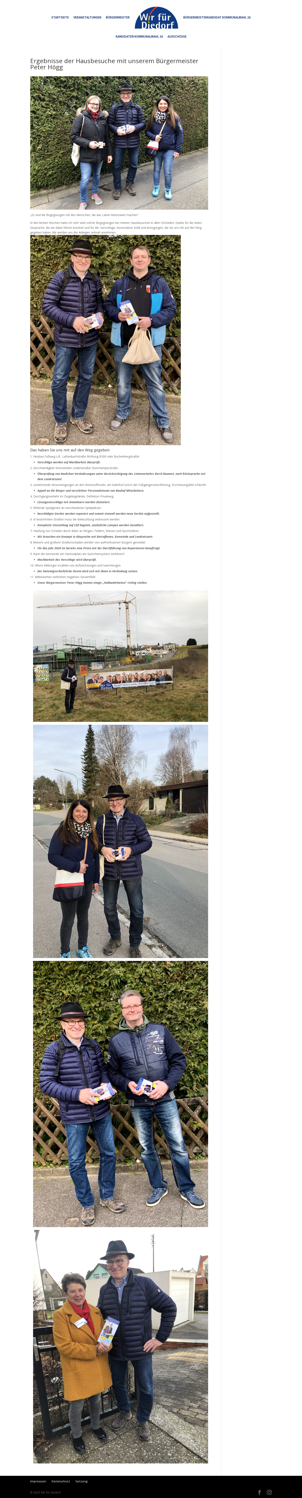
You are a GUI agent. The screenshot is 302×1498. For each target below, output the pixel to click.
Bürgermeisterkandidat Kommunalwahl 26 (217, 17)
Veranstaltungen (87, 17)
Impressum (38, 1481)
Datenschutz (61, 1481)
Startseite (60, 17)
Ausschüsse (177, 36)
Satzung (81, 1481)
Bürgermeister (118, 17)
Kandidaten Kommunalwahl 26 (139, 36)
